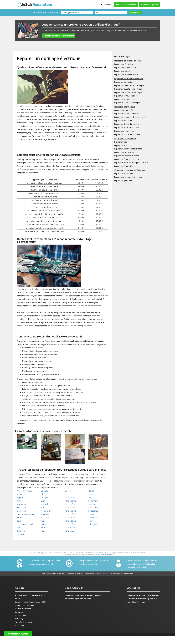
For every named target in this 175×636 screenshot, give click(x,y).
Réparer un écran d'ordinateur (126, 127)
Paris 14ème (70, 507)
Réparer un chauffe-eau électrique (128, 89)
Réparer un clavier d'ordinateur (127, 113)
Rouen (91, 497)
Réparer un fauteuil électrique (126, 96)
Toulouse (92, 517)
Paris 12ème (70, 500)
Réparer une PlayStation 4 (125, 67)
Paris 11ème (70, 497)
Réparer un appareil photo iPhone (128, 149)
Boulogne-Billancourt (26, 514)
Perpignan (69, 531)
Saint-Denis (93, 500)
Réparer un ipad (120, 142)
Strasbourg (93, 510)
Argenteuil (21, 504)
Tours (91, 521)
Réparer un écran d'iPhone (125, 166)
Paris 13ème (70, 504)
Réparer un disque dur (123, 120)
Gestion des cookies (23, 609)
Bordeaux (21, 510)
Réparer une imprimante (124, 131)
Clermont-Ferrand (25, 524)
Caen (19, 521)
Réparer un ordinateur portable (127, 134)
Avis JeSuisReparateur (23, 622)
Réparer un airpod (121, 145)
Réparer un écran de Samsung (126, 159)
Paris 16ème (70, 514)
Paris (67, 494)
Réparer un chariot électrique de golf (129, 85)
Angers (20, 497)
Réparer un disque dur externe (126, 124)
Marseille (45, 504)
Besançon (21, 507)
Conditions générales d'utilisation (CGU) (30, 602)
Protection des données (24, 605)
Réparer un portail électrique (126, 99)
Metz (43, 507)
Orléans (68, 490)
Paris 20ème (70, 527)
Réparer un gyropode (123, 180)
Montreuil (45, 514)
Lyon (43, 500)
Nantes (44, 524)
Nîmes (44, 531)
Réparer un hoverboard (123, 173)
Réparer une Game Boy (124, 64)
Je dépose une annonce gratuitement (58, 36)
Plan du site (19, 625)
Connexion (106, 4)
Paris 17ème (70, 517)
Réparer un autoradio (123, 82)
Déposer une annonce (127, 4)
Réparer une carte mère (124, 110)
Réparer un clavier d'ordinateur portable (130, 117)
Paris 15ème (70, 510)
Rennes (91, 494)
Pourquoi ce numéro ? (106, 555)
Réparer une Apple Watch (124, 152)
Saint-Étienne (94, 507)
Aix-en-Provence (24, 490)
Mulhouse (45, 517)
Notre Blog (19, 619)
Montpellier (46, 510)
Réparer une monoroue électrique (128, 177)
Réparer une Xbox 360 (123, 71)
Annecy (20, 500)
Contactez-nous (21, 612)
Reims (91, 490)
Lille (42, 494)
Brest (19, 517)
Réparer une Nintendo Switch (126, 74)
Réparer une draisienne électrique (128, 92)
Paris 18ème (70, 521)
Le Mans (44, 490)
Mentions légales (21, 615)
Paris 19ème (70, 524)
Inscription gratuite (150, 4)
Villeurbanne (93, 524)
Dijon (19, 527)
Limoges (44, 497)
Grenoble (21, 531)
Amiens (20, 494)
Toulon (91, 514)
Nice (43, 527)
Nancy (43, 521)
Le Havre (21, 534)
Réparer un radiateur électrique (127, 102)
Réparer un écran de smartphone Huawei (131, 162)
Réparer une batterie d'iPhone (126, 155)
